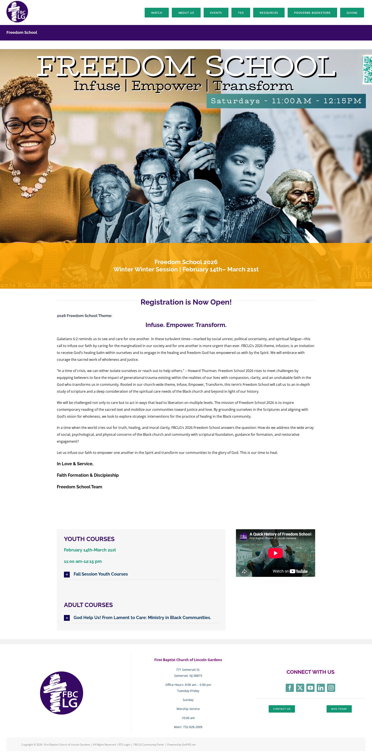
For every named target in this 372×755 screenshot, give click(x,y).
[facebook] (290, 688)
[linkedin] (321, 688)
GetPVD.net (189, 744)
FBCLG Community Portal (149, 744)
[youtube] (310, 688)
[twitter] (300, 688)
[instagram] (331, 688)
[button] (141, 575)
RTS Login (125, 744)
